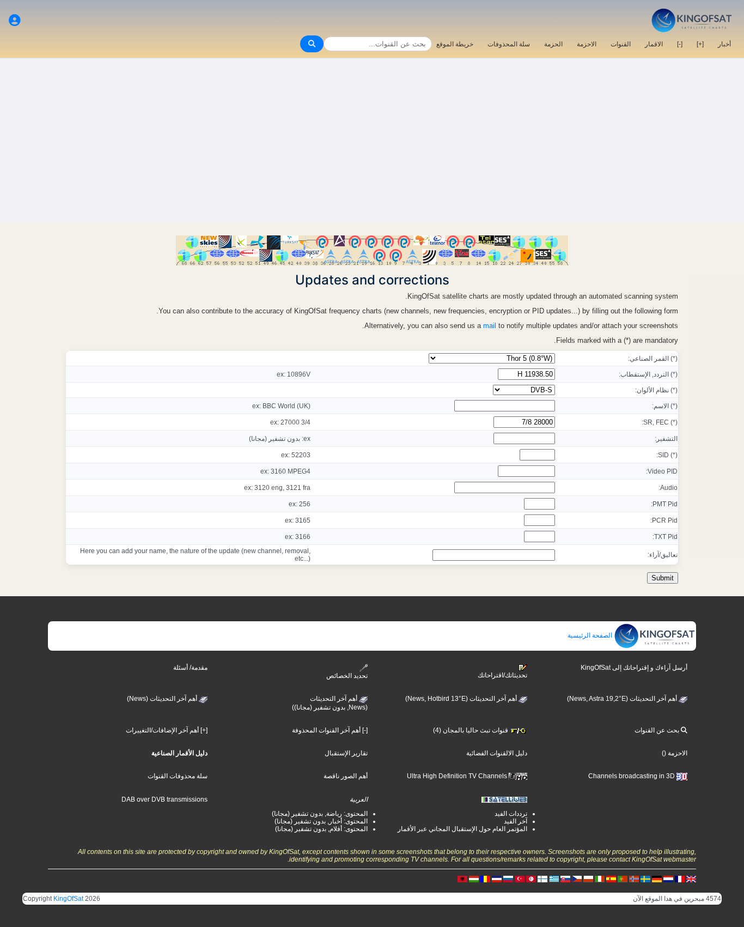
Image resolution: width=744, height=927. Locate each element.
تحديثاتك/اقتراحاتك (502, 675)
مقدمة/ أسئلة (190, 667)
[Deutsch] (657, 878)
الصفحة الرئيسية (591, 635)
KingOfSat (68, 898)
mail (489, 326)
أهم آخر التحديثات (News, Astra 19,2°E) (623, 698)
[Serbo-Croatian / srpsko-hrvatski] (497, 878)
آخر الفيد (515, 821)
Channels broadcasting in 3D (632, 776)
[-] (679, 44)
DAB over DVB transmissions (164, 799)
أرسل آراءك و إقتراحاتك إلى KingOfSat (634, 667)
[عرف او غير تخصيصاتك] (15, 20)
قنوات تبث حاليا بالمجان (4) (471, 730)
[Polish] (588, 878)
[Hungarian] (474, 878)
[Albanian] (462, 878)
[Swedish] (645, 878)
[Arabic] (531, 878)
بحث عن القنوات (658, 730)
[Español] (611, 878)
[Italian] (600, 878)
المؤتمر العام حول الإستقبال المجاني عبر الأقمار (462, 829)
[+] (700, 44)
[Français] (680, 878)
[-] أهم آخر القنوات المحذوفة (330, 730)
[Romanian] (485, 878)
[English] (691, 878)
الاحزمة (586, 44)
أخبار (724, 44)
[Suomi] (542, 878)
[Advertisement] (372, 140)
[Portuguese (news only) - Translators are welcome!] (622, 878)
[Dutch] (668, 878)
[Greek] (554, 878)
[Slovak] (565, 878)
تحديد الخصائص (347, 676)
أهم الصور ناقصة (346, 776)
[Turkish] (520, 878)
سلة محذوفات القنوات (178, 776)
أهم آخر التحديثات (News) (163, 698)
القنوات (621, 44)
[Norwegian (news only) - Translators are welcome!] (634, 878)
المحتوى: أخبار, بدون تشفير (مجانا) (321, 821)
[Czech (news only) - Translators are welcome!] (577, 878)
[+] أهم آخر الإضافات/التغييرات (167, 730)
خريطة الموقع (454, 44)
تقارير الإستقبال (346, 753)
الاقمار (654, 44)
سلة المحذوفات (508, 44)
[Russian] (508, 878)
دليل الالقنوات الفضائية (496, 753)
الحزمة (553, 44)
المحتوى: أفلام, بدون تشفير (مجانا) (321, 829)
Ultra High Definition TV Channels (458, 776)
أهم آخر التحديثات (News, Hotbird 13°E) (462, 698)
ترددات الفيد (511, 813)
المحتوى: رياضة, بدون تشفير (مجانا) (320, 813)
